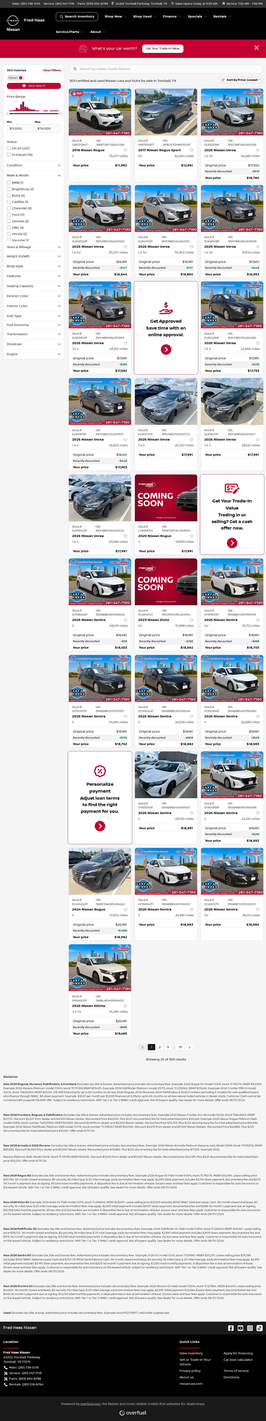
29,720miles (184, 819)
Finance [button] (170, 17)
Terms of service (236, 1371)
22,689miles (250, 722)
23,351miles (118, 349)
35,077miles (118, 252)
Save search (36, 85)
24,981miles (184, 915)
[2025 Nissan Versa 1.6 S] (100, 304)
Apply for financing (238, 1353)
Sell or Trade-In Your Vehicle (195, 1362)
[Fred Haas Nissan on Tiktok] (258, 1328)
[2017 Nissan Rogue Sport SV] (166, 112)
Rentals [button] (220, 17)
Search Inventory (79, 17)
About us (187, 1377)
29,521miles (251, 445)
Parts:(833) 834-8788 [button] (25, 1379)
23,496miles (118, 542)
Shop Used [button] (142, 17)
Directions (231, 1377)
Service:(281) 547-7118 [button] (25, 1373)
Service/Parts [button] (67, 32)
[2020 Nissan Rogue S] (166, 497)
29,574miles (118, 626)
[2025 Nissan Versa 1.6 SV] (232, 112)
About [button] (95, 32)
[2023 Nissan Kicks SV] (166, 581)
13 (180, 1047)
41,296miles (118, 1012)
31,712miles (251, 626)
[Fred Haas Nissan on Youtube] (239, 1328)
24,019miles (184, 722)
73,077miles (118, 156)
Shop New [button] (113, 17)
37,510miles (251, 252)
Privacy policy (190, 1371)
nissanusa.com (191, 1384)
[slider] (6, 113)
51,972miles (119, 915)
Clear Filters (52, 70)
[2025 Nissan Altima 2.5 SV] (100, 967)
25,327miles (184, 445)
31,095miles (118, 722)
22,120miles (250, 819)
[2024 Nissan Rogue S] (100, 871)
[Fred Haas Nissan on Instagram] (248, 1328)
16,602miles (118, 445)
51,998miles (184, 626)
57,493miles (185, 542)
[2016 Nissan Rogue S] (100, 112)
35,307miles (184, 252)
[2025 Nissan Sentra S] (100, 581)
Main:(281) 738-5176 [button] (24, 1367)
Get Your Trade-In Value (163, 48)
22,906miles (250, 349)
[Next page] (189, 1047)
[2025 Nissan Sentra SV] (232, 581)
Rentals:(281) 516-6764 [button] (26, 1384)
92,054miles (184, 156)
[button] (140, 4)
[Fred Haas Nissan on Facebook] (229, 1328)
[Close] (256, 48)
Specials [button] (195, 17)
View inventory (191, 1353)
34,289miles (250, 156)
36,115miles (251, 915)
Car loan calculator (238, 1360)
